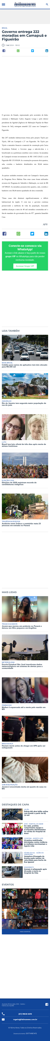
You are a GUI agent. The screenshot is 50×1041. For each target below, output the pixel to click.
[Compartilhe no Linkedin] (46, 50)
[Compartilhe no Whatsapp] (18, 50)
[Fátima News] (25, 4)
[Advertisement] (25, 85)
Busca (46, 4)
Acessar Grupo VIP (25, 266)
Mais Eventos (25, 932)
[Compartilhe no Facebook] (4, 50)
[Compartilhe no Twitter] (32, 50)
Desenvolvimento (19, 1034)
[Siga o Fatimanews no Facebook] (46, 1004)
